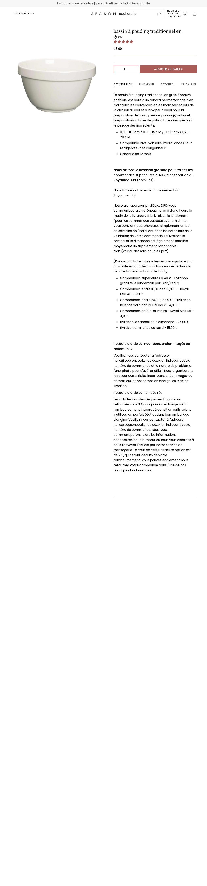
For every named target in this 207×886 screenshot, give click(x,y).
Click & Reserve (193, 84)
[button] (124, 41)
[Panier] (194, 13)
